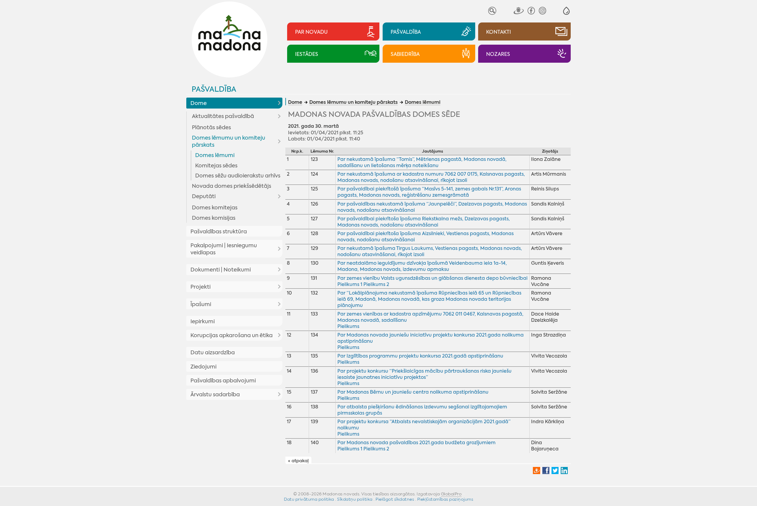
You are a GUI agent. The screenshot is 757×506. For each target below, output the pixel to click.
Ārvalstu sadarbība (215, 394)
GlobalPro (451, 494)
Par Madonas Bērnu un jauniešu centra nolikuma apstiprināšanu (413, 392)
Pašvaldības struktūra (218, 231)
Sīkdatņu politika (355, 499)
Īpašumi (200, 304)
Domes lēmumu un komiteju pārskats (228, 141)
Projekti (200, 286)
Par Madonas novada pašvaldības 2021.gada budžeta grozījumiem (416, 442)
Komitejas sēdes (216, 165)
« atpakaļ (298, 460)
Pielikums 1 (349, 284)
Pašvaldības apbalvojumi (223, 380)
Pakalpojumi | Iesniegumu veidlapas (223, 249)
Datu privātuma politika (309, 499)
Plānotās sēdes (211, 127)
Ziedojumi (203, 366)
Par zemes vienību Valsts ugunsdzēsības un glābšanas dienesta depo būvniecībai (432, 278)
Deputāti (204, 196)
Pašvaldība (214, 89)
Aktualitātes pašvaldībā (223, 116)
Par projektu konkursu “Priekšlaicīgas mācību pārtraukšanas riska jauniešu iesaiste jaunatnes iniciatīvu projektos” (424, 374)
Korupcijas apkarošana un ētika (231, 335)
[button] (566, 11)
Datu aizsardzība (212, 352)
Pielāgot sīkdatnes (395, 499)
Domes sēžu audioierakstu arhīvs (237, 175)
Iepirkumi (202, 321)
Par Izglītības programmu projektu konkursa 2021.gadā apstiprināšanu (420, 356)
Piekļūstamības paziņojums (445, 499)
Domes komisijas (213, 218)
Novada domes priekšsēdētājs (231, 186)
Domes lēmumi (214, 155)
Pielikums (348, 326)
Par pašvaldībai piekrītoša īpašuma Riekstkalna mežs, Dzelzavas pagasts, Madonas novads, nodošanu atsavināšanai (423, 222)
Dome (198, 103)
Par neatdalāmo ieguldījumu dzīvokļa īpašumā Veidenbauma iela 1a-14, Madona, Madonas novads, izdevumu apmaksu (422, 266)
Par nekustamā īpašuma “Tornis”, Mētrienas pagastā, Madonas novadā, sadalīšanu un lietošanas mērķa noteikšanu (422, 162)
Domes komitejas (214, 207)
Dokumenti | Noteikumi (220, 269)
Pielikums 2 (376, 284)
